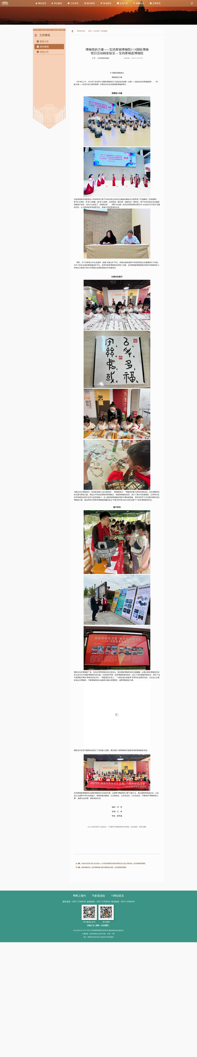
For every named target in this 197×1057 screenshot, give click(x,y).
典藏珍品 (140, 3)
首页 (89, 31)
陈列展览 (91, 3)
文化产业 (124, 3)
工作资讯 (74, 3)
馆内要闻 (44, 46)
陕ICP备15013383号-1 (116, 960)
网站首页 (42, 3)
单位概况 (58, 3)
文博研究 (156, 3)
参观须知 (99, 925)
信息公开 (44, 51)
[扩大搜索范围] (191, 3)
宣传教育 (107, 3)
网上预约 (80, 925)
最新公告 (44, 41)
